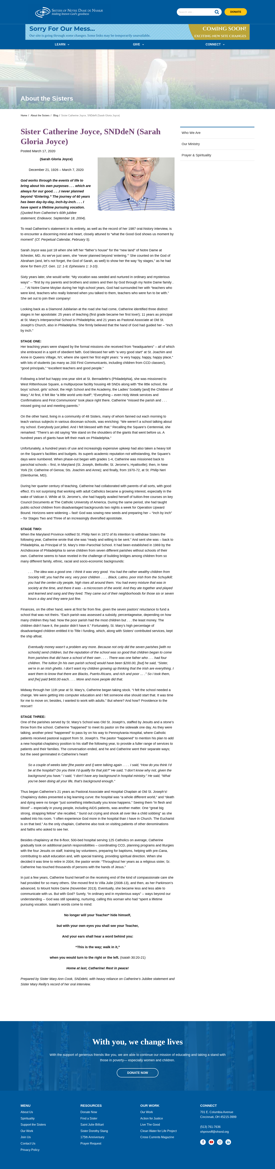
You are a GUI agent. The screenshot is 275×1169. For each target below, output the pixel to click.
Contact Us (28, 1143)
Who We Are (191, 133)
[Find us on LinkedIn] (228, 1142)
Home (24, 115)
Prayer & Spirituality (196, 155)
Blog (55, 115)
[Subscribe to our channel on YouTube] (211, 1142)
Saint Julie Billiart (92, 1124)
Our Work (27, 1131)
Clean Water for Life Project (158, 1131)
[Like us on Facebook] (203, 1142)
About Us (27, 1112)
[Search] (216, 12)
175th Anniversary (92, 1137)
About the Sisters (40, 115)
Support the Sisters (33, 1124)
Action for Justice (151, 1118)
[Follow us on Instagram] (220, 1142)
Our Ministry (191, 144)
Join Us (26, 1137)
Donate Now (88, 1112)
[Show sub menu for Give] (143, 45)
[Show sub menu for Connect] (224, 45)
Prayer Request (90, 1143)
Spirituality (28, 1118)
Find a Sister (88, 1118)
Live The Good (150, 1124)
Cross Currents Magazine (157, 1137)
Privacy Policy (30, 1149)
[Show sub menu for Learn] (68, 45)
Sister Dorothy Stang (94, 1131)
